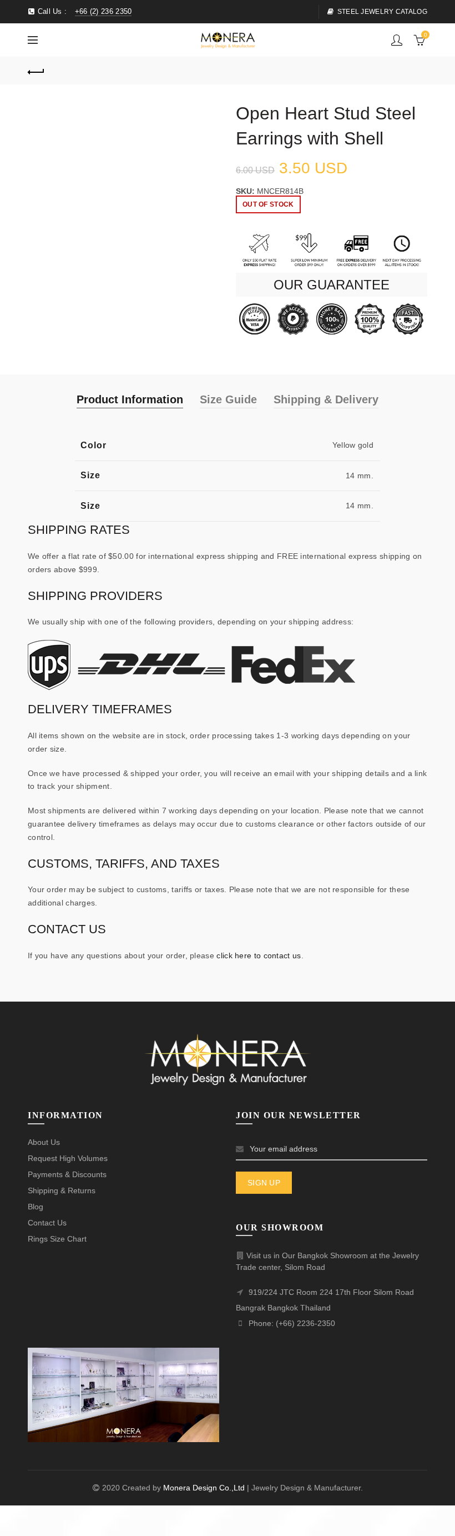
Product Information (130, 399)
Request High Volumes (68, 1158)
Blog (35, 1206)
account (396, 40)
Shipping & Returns (61, 1190)
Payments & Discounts (67, 1174)
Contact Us (47, 1222)
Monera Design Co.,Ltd (205, 1487)
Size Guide (228, 399)
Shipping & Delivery (326, 399)
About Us (44, 1142)
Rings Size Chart (57, 1238)
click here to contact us (258, 955)
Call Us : (83, 11)
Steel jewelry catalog (382, 12)
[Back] (36, 70)
